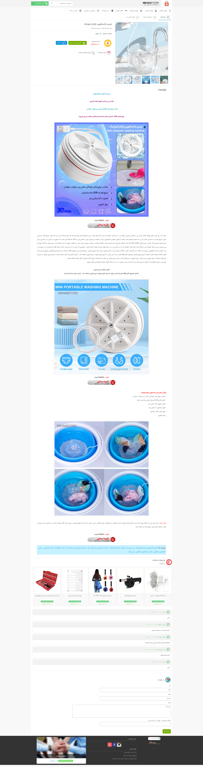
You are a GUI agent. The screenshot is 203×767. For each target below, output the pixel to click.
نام (170, 685)
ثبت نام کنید (53, 761)
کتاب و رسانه (73, 10)
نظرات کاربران (131, 17)
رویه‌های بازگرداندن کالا (130, 755)
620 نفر (59, 43)
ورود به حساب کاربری (65, 761)
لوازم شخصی (149, 10)
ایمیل (169, 694)
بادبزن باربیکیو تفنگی (130, 595)
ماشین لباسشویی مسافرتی (144, 551)
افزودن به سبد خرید (75, 43)
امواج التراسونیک (114, 548)
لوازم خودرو (119, 10)
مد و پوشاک (105, 10)
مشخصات (163, 17)
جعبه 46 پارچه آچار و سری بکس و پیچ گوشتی (47, 595)
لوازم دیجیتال (134, 10)
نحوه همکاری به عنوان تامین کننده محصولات (124, 758)
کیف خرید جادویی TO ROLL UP (102, 595)
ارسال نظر (167, 731)
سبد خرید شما (40, 3)
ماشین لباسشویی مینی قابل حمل (97, 548)
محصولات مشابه (147, 17)
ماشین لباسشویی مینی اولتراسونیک (147, 548)
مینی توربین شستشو (127, 548)
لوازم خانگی (163, 10)
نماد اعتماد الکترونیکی (130, 752)
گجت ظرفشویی (59, 548)
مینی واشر (131, 551)
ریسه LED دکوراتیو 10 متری (158, 595)
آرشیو (162, 563)
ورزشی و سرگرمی (89, 10)
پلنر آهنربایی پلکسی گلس (75, 595)
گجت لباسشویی (48, 548)
